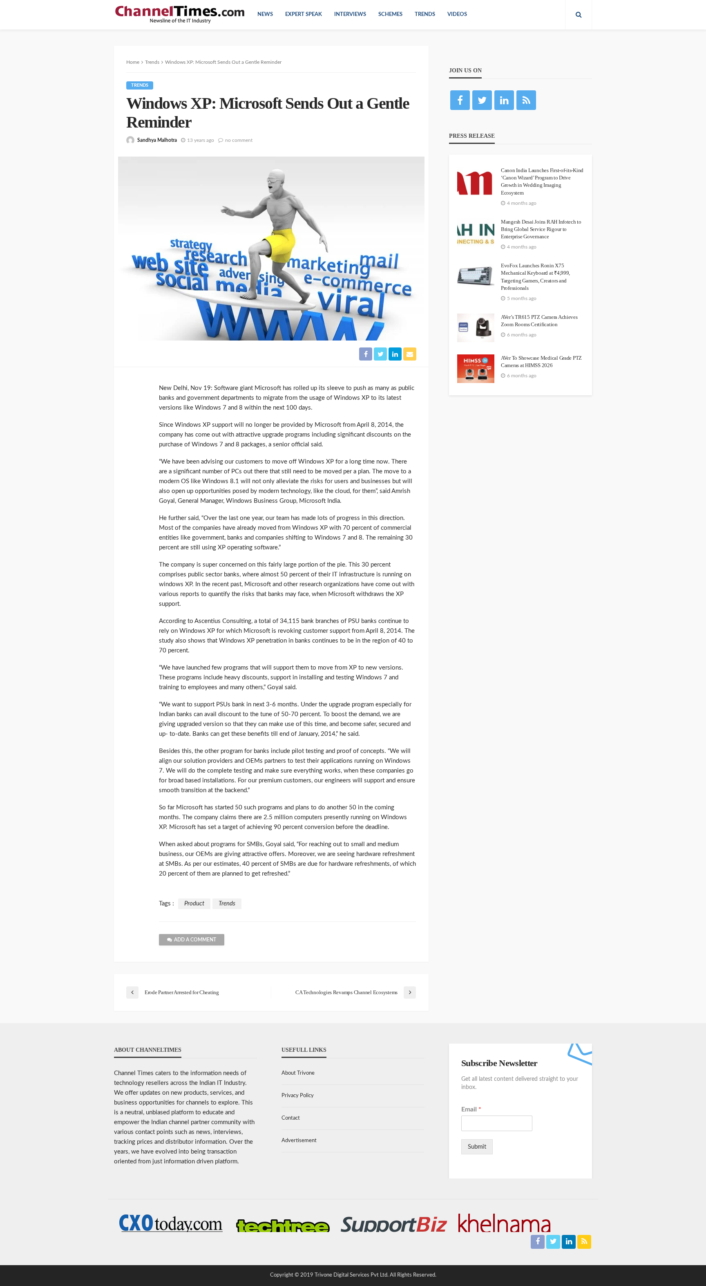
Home (132, 62)
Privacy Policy (298, 1095)
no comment (238, 140)
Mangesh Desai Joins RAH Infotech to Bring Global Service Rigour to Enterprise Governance (541, 229)
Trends (425, 14)
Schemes (390, 14)
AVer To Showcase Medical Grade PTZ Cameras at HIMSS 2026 (541, 361)
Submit (477, 1147)
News (265, 14)
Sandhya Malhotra (157, 140)
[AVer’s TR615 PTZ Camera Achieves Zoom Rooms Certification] (475, 328)
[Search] (578, 14)
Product (194, 904)
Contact (291, 1118)
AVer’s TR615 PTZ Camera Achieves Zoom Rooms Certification (539, 320)
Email (471, 1109)
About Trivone (298, 1073)
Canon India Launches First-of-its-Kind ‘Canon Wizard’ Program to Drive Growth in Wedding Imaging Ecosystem (542, 181)
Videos (457, 14)
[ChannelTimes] (180, 15)
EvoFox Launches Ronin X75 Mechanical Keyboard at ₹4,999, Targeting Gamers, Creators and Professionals (535, 276)
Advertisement (299, 1140)
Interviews (350, 14)
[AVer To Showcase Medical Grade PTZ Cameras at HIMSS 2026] (475, 368)
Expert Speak (303, 14)
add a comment (195, 939)
